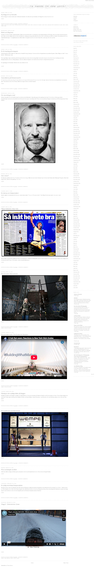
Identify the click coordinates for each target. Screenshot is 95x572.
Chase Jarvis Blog (78, 325)
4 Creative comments (23, 23)
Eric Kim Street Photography (80, 306)
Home (32, 562)
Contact (75, 17)
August (75, 69)
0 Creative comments (23, 71)
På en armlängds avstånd (9, 469)
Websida (75, 16)
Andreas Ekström (78, 294)
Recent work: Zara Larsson (9, 274)
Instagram (75, 20)
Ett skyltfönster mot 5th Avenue (10, 411)
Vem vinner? (5, 176)
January (75, 59)
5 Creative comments (23, 405)
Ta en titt (18, 179)
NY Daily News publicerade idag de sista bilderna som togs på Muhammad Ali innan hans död (21, 80)
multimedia (7, 558)
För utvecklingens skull (8, 95)
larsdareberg (77, 343)
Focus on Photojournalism (34, 195)
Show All (92, 374)
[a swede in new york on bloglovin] (80, 36)
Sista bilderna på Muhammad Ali (11, 78)
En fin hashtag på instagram (9, 51)
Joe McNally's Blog (78, 366)
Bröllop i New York (77, 29)
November (75, 63)
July (74, 71)
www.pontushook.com (48, 16)
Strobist (75, 297)
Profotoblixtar (51, 97)
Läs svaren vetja (56, 195)
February (75, 57)
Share (2, 18)
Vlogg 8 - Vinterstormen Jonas (10, 504)
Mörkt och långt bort (7, 32)
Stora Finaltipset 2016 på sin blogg (20, 177)
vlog (15, 558)
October (75, 65)
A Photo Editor (77, 315)
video (11, 558)
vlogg (17, 558)
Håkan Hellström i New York (9, 209)
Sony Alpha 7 (59, 487)
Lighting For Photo (78, 333)
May (74, 52)
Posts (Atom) (10, 565)
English (86, 0)
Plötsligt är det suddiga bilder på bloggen (13, 393)
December (75, 61)
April (74, 48)
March (74, 56)
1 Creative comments (23, 326)
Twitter (74, 19)
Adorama (17, 195)
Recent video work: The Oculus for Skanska (14, 334)
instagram (45, 57)
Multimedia (75, 26)
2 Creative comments (23, 44)
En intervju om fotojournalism (10, 193)
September (75, 67)
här (36, 471)
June (74, 50)
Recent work (76, 28)
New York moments (77, 31)
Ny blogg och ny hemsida (9, 14)
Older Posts (65, 562)
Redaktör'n (76, 346)
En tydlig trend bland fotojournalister (12, 485)
